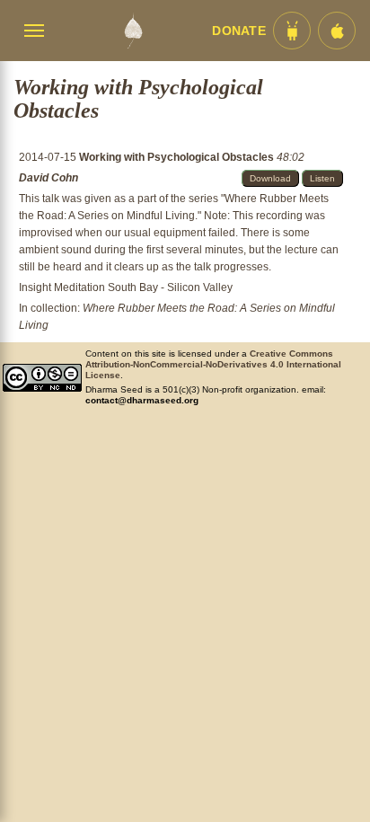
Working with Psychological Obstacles (178, 157)
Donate (239, 31)
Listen (322, 178)
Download (270, 178)
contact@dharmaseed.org (141, 400)
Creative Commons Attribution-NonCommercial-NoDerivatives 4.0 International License (213, 364)
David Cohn (48, 178)
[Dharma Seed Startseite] (133, 30)
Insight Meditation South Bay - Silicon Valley (126, 287)
